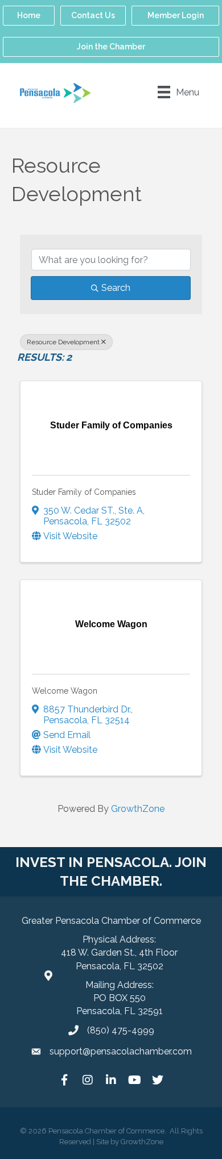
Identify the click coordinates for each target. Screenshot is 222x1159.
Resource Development (63, 342)
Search (115, 287)
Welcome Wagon (64, 690)
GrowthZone (138, 808)
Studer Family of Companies (84, 492)
